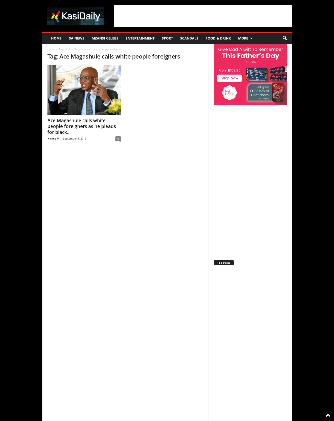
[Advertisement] (203, 16)
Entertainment (140, 38)
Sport (167, 38)
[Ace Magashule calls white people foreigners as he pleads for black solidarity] (84, 90)
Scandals (189, 38)
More (243, 38)
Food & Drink (218, 38)
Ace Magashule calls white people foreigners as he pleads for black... (81, 126)
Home (56, 38)
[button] (284, 38)
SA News (76, 38)
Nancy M (53, 138)
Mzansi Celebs (105, 38)
